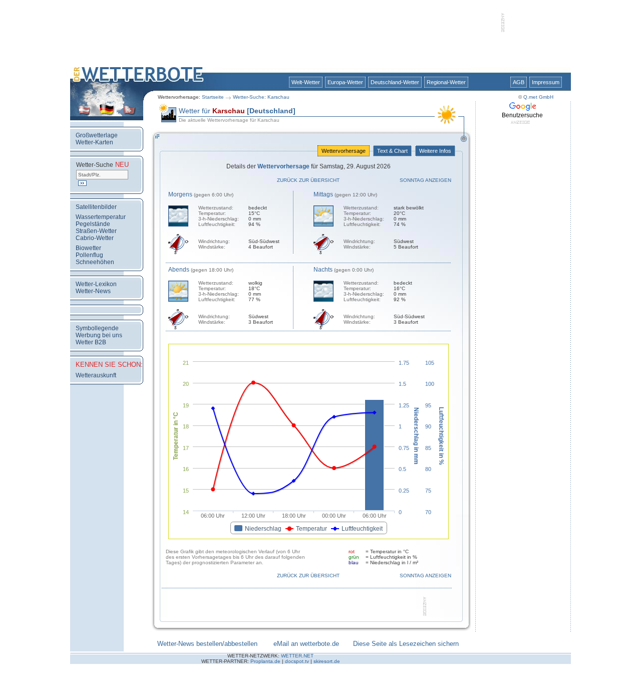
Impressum (545, 82)
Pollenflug (89, 255)
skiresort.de (326, 661)
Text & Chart (392, 151)
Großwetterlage (97, 135)
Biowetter (88, 248)
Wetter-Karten (94, 142)
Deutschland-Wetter (395, 82)
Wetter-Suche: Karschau (261, 97)
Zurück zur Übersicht (308, 180)
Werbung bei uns (99, 335)
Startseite (213, 97)
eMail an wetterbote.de (306, 643)
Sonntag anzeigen (425, 180)
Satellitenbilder (96, 206)
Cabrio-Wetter (95, 238)
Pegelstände (93, 224)
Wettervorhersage (343, 151)
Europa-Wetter (345, 82)
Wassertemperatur (101, 216)
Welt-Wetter (305, 82)
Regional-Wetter (446, 82)
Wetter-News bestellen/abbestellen (207, 643)
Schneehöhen (95, 262)
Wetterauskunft (96, 375)
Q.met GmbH (538, 97)
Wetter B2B (91, 342)
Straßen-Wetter (96, 231)
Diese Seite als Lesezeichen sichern (406, 643)
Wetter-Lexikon (96, 284)
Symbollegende (97, 328)
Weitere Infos (435, 151)
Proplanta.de (265, 661)
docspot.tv (297, 661)
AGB (518, 82)
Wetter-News (93, 291)
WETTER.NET (297, 655)
